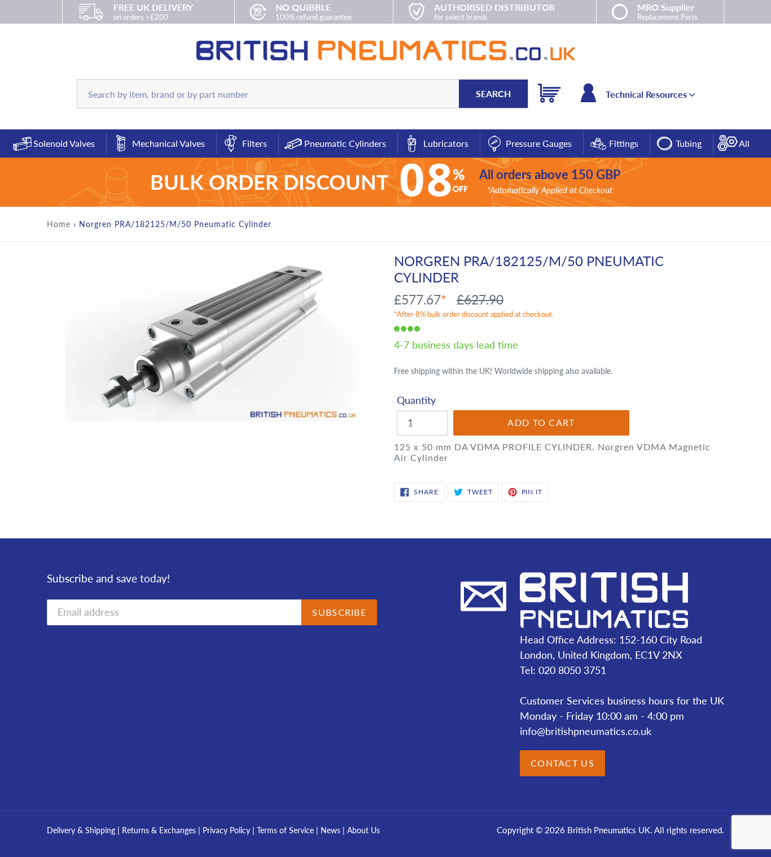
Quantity (416, 400)
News (330, 830)
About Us (363, 830)
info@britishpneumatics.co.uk (585, 731)
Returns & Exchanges (159, 830)
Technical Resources (647, 94)
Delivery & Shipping (81, 830)
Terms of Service (286, 830)
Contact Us (562, 763)
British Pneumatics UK (608, 830)
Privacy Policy (227, 830)
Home (59, 224)
